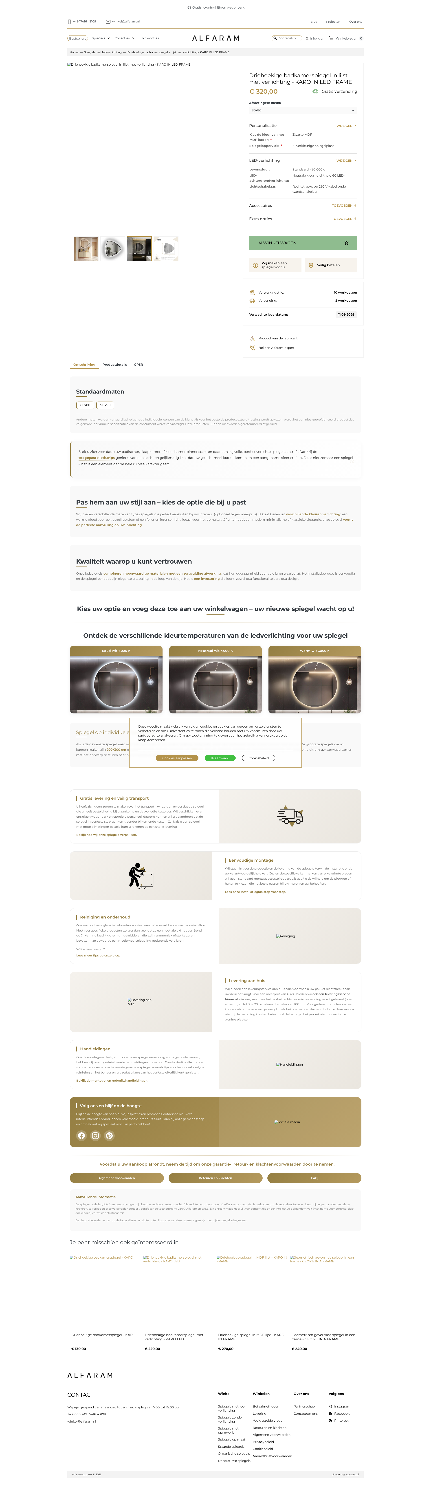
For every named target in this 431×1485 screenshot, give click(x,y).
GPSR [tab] (138, 365)
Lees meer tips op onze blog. (98, 955)
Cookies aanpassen (177, 758)
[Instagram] (95, 1135)
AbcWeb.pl (352, 1474)
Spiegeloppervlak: (264, 146)
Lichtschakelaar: (262, 186)
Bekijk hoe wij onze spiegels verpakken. (106, 835)
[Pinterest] (109, 1135)
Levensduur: (259, 169)
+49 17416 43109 (93, 1414)
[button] (315, 38)
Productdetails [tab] (115, 365)
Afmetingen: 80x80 (265, 103)
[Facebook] (81, 1135)
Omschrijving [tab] (84, 365)
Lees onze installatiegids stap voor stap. (255, 892)
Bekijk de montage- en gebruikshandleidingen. (112, 1080)
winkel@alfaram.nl (81, 1421)
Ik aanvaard (220, 758)
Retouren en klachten (215, 1178)
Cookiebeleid (258, 758)
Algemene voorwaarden (117, 1178)
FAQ (314, 1178)
